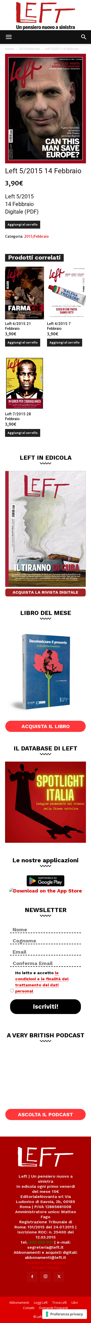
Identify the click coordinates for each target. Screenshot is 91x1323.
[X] (59, 1277)
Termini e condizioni (45, 1262)
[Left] (45, 15)
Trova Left (59, 1302)
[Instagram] (45, 1277)
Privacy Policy (45, 1267)
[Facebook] (32, 1277)
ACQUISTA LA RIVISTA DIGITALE (45, 592)
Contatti (28, 1308)
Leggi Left (41, 1302)
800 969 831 (41, 1242)
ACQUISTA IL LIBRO (45, 726)
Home (9, 49)
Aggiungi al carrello (23, 224)
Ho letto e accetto (42, 981)
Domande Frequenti (53, 1308)
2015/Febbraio (29, 49)
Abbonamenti (19, 1302)
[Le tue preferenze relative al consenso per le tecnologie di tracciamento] (64, 1314)
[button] (9, 37)
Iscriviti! (45, 1006)
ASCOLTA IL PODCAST (45, 1114)
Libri (75, 1302)
